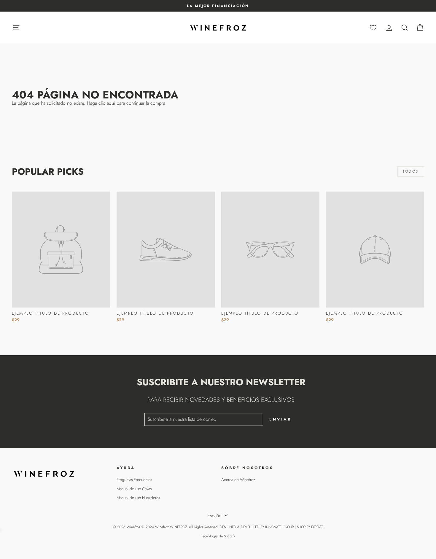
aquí (111, 103)
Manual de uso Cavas (134, 489)
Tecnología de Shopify (218, 536)
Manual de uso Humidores (138, 498)
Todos (411, 171)
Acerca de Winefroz (238, 479)
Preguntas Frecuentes (134, 479)
